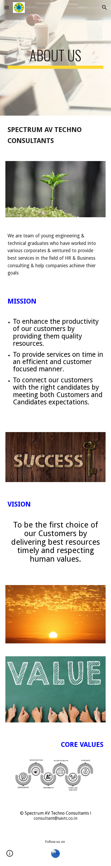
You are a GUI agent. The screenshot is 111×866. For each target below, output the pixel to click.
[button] (6, 7)
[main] (55, 58)
